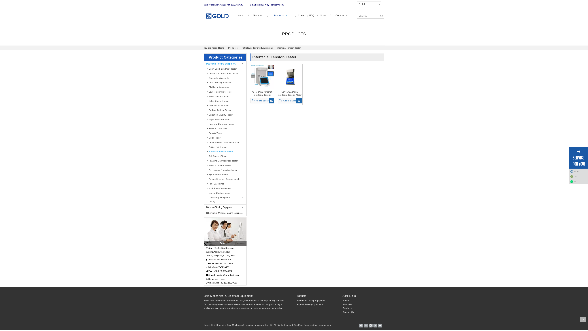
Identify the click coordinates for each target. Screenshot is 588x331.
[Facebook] (361, 325)
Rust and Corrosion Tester (221, 124)
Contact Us (348, 312)
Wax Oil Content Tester (220, 165)
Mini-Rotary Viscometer (220, 188)
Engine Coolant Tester (219, 193)
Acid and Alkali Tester (219, 105)
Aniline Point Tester (218, 147)
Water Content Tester (219, 96)
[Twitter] (375, 325)
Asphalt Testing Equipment (310, 304)
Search (381, 15)
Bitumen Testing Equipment (220, 207)
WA (575, 182)
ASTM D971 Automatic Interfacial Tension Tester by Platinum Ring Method (262, 93)
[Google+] (366, 325)
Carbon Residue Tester (220, 110)
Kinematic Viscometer (219, 78)
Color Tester (215, 138)
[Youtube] (380, 325)
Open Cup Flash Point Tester (223, 69)
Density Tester (215, 133)
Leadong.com (324, 325)
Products (347, 308)
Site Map (298, 325)
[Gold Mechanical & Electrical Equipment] (217, 16)
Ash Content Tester (218, 156)
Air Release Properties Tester (223, 170)
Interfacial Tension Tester (221, 151)
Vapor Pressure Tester (219, 119)
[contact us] (225, 231)
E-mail (576, 171)
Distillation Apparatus (219, 87)
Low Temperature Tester (220, 92)
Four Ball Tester (216, 184)
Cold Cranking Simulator (220, 82)
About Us (347, 304)
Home (346, 300)
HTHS (212, 202)
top (583, 319)
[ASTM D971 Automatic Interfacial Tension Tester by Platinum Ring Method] (262, 76)
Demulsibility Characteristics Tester (225, 142)
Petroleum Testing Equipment (221, 63)
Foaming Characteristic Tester (223, 161)
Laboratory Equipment (219, 197)
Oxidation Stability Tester (221, 115)
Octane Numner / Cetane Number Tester (227, 179)
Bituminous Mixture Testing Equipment (225, 213)
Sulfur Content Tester (219, 101)
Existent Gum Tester (218, 128)
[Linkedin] (371, 325)
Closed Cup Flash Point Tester (223, 73)
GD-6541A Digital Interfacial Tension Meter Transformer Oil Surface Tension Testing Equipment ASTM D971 (290, 93)
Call (575, 176)
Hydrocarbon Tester (218, 174)
